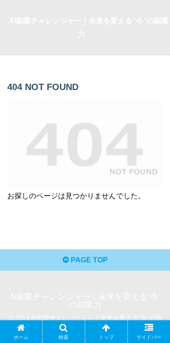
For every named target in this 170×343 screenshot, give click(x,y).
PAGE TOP (88, 260)
